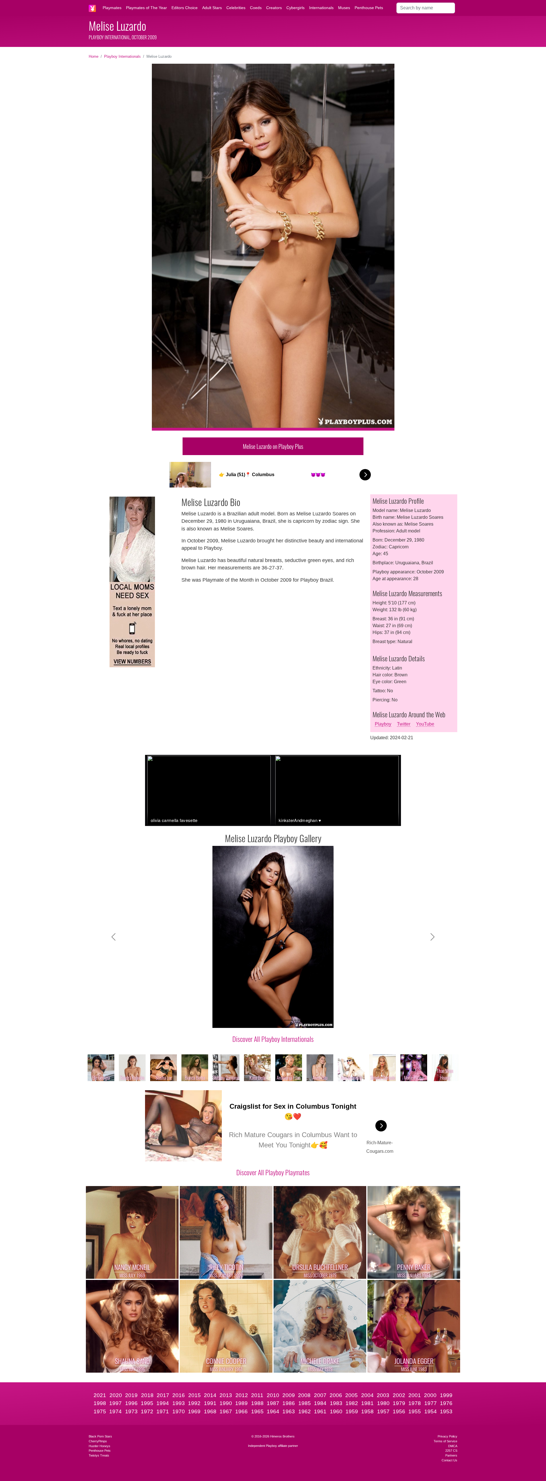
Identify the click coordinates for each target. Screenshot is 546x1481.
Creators (274, 7)
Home (93, 56)
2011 (257, 1395)
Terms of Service (445, 1441)
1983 (336, 1403)
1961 (320, 1411)
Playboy (383, 724)
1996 (131, 1403)
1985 (304, 1403)
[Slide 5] (268, 1020)
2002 (399, 1395)
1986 (288, 1403)
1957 (383, 1411)
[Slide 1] (227, 1020)
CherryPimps (98, 1441)
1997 (115, 1403)
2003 (383, 1395)
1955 (414, 1411)
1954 (430, 1411)
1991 (210, 1403)
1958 (367, 1411)
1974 (115, 1411)
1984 (320, 1403)
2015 (194, 1395)
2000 (430, 1395)
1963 (288, 1411)
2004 (367, 1395)
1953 (446, 1411)
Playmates (112, 7)
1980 (383, 1403)
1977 (430, 1403)
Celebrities (235, 7)
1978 (414, 1403)
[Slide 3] (247, 1020)
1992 (194, 1403)
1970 (178, 1411)
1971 (162, 1411)
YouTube (425, 724)
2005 (351, 1395)
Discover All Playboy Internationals (273, 1039)
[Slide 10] (319, 1020)
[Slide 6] (278, 1020)
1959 (352, 1411)
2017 (163, 1395)
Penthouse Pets (369, 7)
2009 (288, 1395)
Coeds (256, 7)
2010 (273, 1395)
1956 (399, 1411)
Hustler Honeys (99, 1446)
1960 (336, 1411)
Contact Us (449, 1460)
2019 (131, 1395)
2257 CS (451, 1450)
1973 (131, 1411)
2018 (147, 1395)
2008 (304, 1395)
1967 (226, 1411)
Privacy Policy (447, 1436)
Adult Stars (212, 7)
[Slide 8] (298, 1020)
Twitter (403, 724)
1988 (257, 1403)
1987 (273, 1403)
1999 (446, 1395)
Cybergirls (295, 7)
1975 (100, 1411)
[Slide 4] (257, 1020)
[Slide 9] (309, 1020)
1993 (178, 1403)
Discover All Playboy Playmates (273, 1172)
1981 (367, 1403)
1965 (257, 1411)
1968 (210, 1411)
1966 (241, 1411)
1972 (147, 1411)
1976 (446, 1403)
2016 (178, 1395)
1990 (226, 1403)
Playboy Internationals (122, 56)
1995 (147, 1403)
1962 (304, 1411)
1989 (241, 1403)
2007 (320, 1395)
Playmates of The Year (146, 7)
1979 (399, 1403)
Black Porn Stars (100, 1436)
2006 (336, 1395)
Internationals (321, 7)
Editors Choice (184, 7)
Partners (451, 1455)
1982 (352, 1403)
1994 (162, 1403)
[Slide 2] (237, 1020)
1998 (100, 1403)
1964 (273, 1411)
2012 (241, 1395)
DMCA (452, 1446)
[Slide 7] (288, 1020)
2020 (115, 1395)
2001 (414, 1395)
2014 (210, 1395)
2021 (100, 1395)
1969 (194, 1411)
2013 (226, 1395)
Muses (344, 7)
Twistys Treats (99, 1455)
